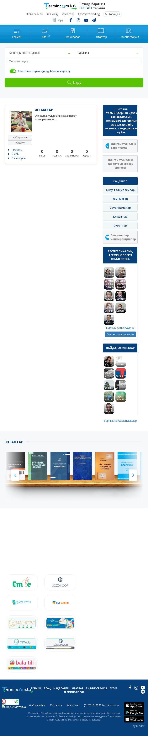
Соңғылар (120, 181)
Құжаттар (68, 14)
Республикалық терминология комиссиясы (120, 255)
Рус (92, 14)
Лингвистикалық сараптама (123, 146)
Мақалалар (61, 688)
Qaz (86, 14)
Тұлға (113, 688)
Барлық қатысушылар (120, 327)
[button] (40, 53)
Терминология (74, 692)
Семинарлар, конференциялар (123, 237)
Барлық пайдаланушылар (120, 420)
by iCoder (138, 726)
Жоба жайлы (34, 14)
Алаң (47, 688)
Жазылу (20, 142)
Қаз (80, 14)
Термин (36, 688)
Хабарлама (20, 137)
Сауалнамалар (120, 207)
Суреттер (120, 225)
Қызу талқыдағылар (120, 190)
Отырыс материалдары (120, 334)
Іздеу (77, 82)
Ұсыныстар (120, 199)
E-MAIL (15, 154)
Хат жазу (52, 14)
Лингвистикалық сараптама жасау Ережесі (120, 163)
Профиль (17, 149)
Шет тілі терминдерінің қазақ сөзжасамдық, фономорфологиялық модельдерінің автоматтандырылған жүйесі (121, 120)
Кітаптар (77, 688)
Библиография (96, 688)
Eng (97, 14)
